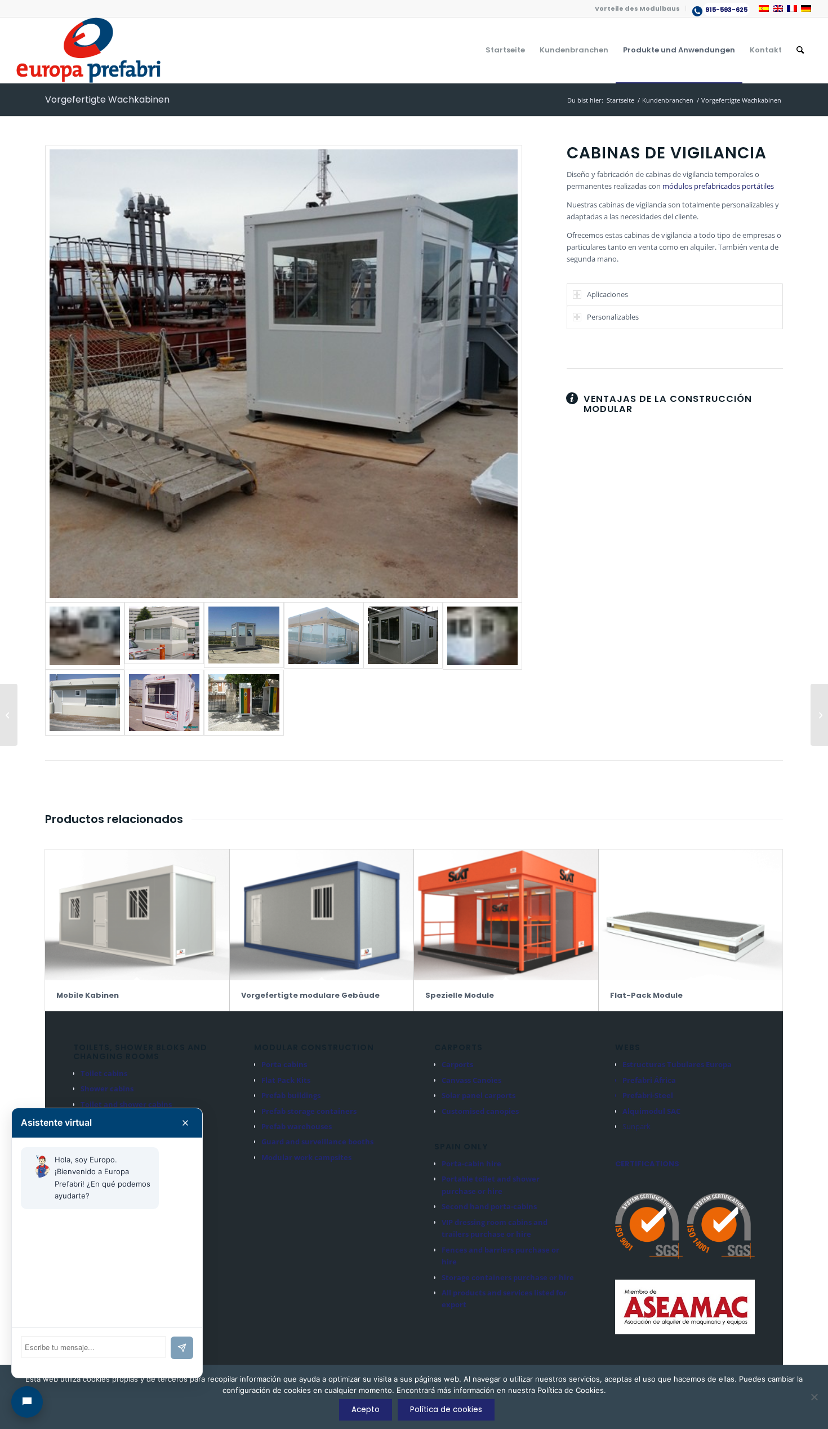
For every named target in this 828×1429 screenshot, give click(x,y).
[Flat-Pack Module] (691, 915)
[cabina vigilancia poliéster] (164, 703)
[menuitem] (637, 8)
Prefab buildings (290, 1095)
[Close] (185, 1123)
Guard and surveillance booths (317, 1141)
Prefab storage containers (309, 1111)
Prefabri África (649, 1080)
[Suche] (800, 50)
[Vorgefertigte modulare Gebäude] (322, 915)
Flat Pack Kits (285, 1080)
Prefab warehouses (296, 1126)
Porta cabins (284, 1064)
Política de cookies (446, 1409)
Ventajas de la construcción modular (668, 403)
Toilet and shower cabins (126, 1104)
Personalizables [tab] (613, 317)
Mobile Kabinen (87, 995)
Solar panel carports (478, 1095)
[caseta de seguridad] (283, 374)
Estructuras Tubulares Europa (677, 1064)
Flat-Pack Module (646, 995)
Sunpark (636, 1126)
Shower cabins (107, 1088)
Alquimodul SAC (651, 1111)
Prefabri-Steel (647, 1095)
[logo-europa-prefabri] (88, 50)
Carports (457, 1064)
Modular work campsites (306, 1157)
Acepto (365, 1409)
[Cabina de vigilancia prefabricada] (243, 703)
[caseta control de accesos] (403, 635)
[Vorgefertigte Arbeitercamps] (819, 715)
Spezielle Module (459, 995)
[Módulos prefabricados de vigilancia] (243, 635)
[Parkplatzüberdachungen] (8, 715)
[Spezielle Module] (506, 915)
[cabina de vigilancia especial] (164, 635)
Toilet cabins (104, 1073)
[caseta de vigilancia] (323, 635)
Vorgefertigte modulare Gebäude (310, 995)
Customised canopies (480, 1111)
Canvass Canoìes (471, 1080)
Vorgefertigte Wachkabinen (107, 99)
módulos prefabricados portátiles (718, 186)
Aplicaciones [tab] (607, 294)
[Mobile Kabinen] (137, 915)
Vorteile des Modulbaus (637, 8)
